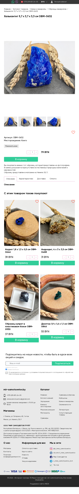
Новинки (44, 395)
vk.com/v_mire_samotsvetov (64, 453)
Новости (25, 455)
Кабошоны (63, 398)
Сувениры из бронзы (67, 395)
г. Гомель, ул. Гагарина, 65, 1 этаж (16, 416)
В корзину (21, 159)
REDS (47, 484)
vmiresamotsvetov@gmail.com (18, 399)
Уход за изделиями (29, 461)
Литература (64, 410)
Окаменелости (65, 405)
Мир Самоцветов (60, 457)
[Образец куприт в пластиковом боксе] (21, 297)
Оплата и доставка (29, 448)
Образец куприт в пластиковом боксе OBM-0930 (19, 326)
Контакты (7, 452)
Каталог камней (47, 398)
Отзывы (25, 458)
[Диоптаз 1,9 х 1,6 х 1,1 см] (57, 297)
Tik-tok (56, 465)
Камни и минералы (66, 401)
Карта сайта (27, 452)
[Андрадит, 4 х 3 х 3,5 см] (57, 223)
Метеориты (45, 413)
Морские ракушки (48, 410)
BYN (43, 2)
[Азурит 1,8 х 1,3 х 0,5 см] (21, 223)
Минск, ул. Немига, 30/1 (12, 419)
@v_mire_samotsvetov (62, 449)
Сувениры (44, 418)
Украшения (45, 401)
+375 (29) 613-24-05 (30, 2)
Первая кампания (13, 369)
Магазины (7, 448)
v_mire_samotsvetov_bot (63, 461)
